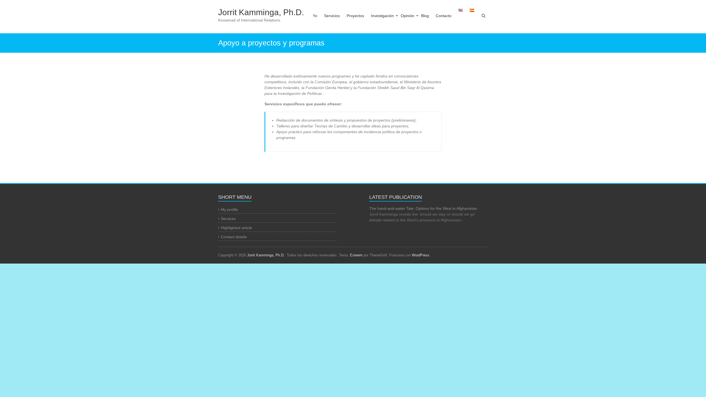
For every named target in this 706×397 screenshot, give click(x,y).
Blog (425, 16)
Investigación (382, 16)
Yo (315, 16)
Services (228, 218)
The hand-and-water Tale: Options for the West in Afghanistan (423, 208)
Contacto (443, 16)
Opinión (407, 16)
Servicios (332, 16)
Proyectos (355, 16)
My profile (229, 209)
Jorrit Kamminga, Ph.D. (261, 12)
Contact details (234, 237)
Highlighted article (236, 228)
